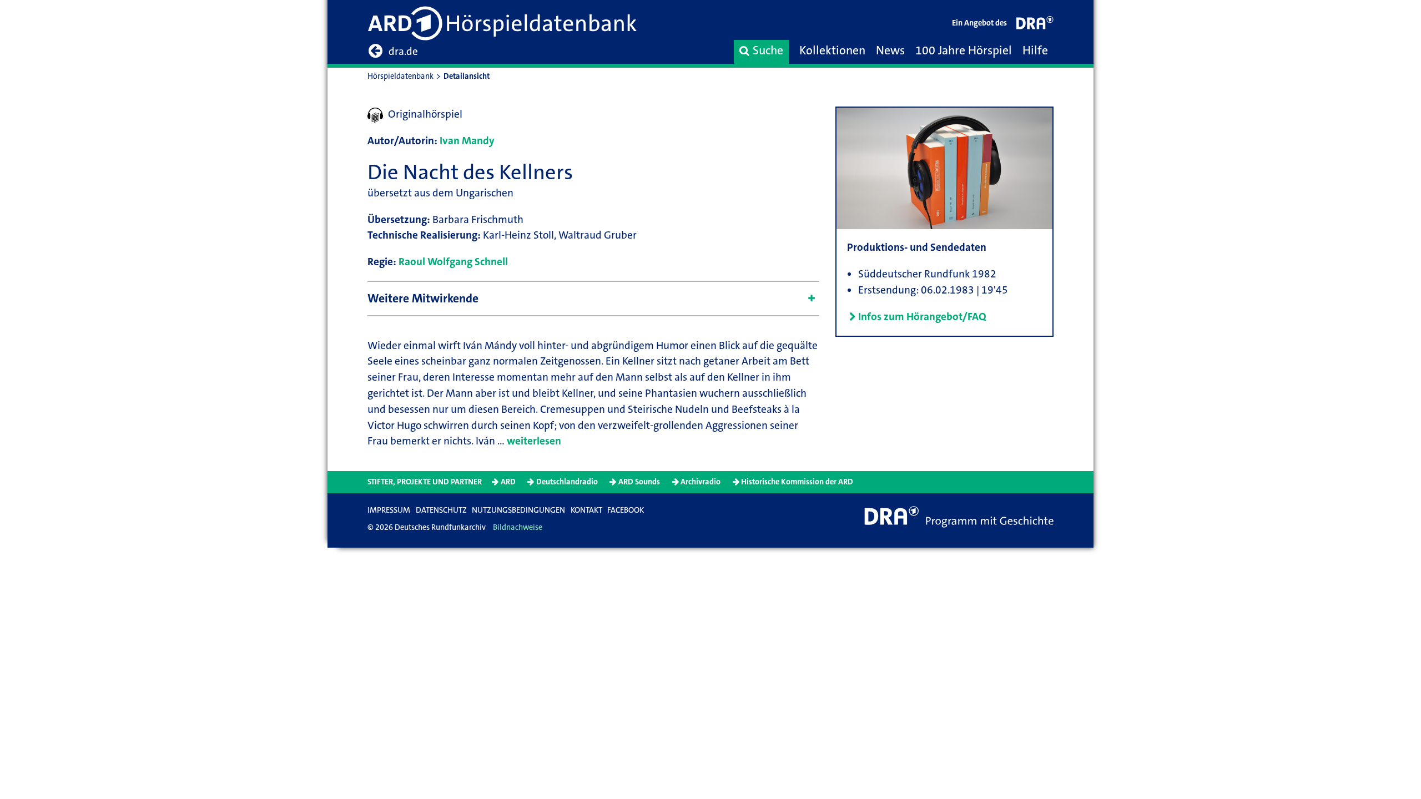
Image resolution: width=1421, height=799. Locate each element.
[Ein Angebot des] (1035, 25)
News (890, 50)
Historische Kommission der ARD (797, 482)
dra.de (403, 51)
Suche (768, 50)
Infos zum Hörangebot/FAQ (922, 316)
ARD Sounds (639, 482)
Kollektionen (832, 50)
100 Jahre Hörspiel (963, 50)
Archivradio (700, 482)
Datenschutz (441, 510)
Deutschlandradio (567, 482)
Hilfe (1035, 50)
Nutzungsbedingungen (518, 510)
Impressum (388, 510)
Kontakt (586, 510)
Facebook (625, 510)
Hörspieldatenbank (400, 76)
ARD (508, 482)
